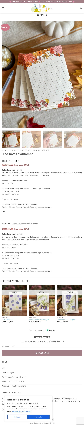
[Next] (78, 74)
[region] (28, 409)
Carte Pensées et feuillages (39, 320)
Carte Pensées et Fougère (66, 320)
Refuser (17, 417)
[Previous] (6, 74)
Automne (46, 150)
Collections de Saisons (30, 150)
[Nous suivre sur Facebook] (3, 409)
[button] (3, 8)
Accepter (39, 417)
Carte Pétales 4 (7, 320)
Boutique (14, 150)
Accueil (5, 150)
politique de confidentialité (22, 411)
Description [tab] (6, 224)
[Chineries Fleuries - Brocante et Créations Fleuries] (42, 8)
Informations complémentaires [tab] (25, 224)
